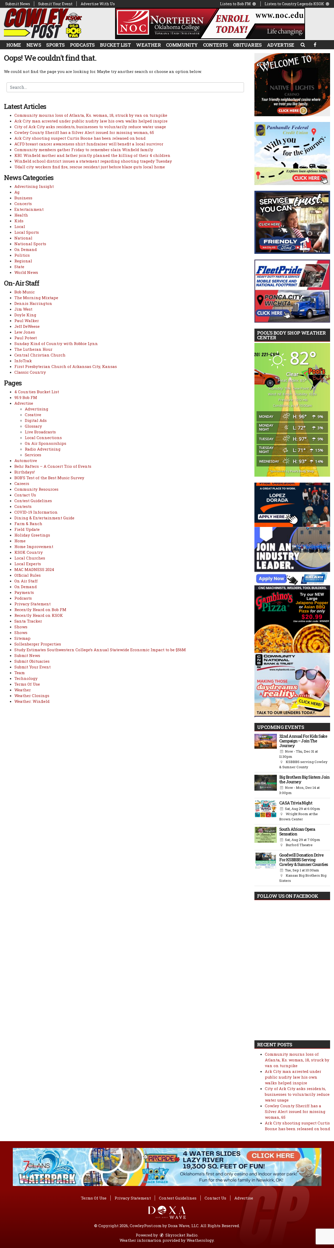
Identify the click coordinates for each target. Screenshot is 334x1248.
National (23, 238)
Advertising (36, 408)
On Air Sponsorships (45, 443)
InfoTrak (23, 360)
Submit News (17, 3)
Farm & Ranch (28, 523)
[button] (302, 44)
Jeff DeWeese (27, 326)
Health (21, 215)
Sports (55, 45)
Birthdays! (24, 472)
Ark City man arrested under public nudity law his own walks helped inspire (91, 121)
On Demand (25, 249)
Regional (23, 260)
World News (26, 272)
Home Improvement (33, 546)
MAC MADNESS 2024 (34, 569)
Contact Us (25, 494)
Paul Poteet (25, 337)
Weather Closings (31, 695)
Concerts (23, 203)
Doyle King (25, 314)
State (19, 266)
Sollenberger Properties (37, 644)
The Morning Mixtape (36, 297)
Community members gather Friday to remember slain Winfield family (83, 149)
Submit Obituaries (32, 661)
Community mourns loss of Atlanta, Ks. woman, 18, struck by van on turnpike (90, 115)
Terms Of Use (27, 684)
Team (19, 672)
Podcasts (82, 45)
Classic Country (30, 372)
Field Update (27, 529)
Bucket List (115, 45)
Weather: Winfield (32, 701)
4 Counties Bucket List (36, 391)
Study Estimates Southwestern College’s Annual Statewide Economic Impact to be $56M (100, 649)
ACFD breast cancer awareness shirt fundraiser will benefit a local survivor (88, 143)
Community (182, 45)
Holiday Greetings (32, 535)
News (33, 45)
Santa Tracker (28, 621)
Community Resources (36, 489)
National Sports (30, 243)
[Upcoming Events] (265, 752)
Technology (26, 678)
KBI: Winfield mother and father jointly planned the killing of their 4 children (92, 155)
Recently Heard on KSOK (38, 615)
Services (33, 454)
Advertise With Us (98, 3)
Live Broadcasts (40, 431)
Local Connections (43, 437)
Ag (17, 192)
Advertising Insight (34, 186)
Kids (18, 220)
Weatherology (200, 1240)
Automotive (25, 460)
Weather (148, 45)
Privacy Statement (32, 603)
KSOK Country (28, 552)
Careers (21, 483)
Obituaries (247, 45)
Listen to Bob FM (236, 3)
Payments (24, 592)
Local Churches (29, 558)
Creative (33, 414)
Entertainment (29, 209)
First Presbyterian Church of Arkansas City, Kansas (65, 366)
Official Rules (27, 575)
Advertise (280, 45)
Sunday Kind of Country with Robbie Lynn (56, 343)
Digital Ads (36, 420)
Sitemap (22, 638)
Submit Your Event (55, 3)
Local (19, 226)
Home (13, 45)
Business (23, 197)
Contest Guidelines (33, 500)
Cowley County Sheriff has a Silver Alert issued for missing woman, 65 (84, 132)
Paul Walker (26, 320)
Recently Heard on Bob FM (40, 609)
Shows (20, 626)
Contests (215, 45)
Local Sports (26, 232)
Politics (22, 255)
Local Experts (27, 563)
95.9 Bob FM (25, 397)
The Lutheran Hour (33, 349)
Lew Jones (24, 332)
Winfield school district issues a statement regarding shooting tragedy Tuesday (93, 161)
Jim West (23, 309)
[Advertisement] (210, 23)
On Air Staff (26, 580)
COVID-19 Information (36, 512)
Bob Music (24, 291)
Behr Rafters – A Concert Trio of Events (52, 466)
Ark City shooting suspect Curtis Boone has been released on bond (80, 138)
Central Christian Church (39, 355)
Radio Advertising (43, 449)
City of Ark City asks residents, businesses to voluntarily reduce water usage (90, 126)
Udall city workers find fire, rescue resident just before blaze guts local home (89, 166)
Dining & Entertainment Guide (44, 517)
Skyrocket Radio (181, 1235)
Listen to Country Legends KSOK (295, 3)
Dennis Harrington (33, 303)
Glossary (33, 426)
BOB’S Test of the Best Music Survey (49, 477)
